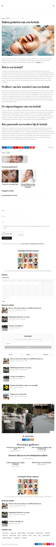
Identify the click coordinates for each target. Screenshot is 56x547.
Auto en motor (6, 533)
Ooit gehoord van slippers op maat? (15, 448)
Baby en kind (13, 533)
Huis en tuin (5, 535)
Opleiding (24, 535)
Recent (10, 354)
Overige (30, 535)
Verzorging (24, 537)
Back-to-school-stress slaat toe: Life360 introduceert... (25, 308)
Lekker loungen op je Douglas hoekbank (15, 463)
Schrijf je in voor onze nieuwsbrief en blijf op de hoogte (28, 339)
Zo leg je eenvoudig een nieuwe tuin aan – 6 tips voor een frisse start (28, 415)
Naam (3, 210)
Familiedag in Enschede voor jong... (19, 317)
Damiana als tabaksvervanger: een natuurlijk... (24, 385)
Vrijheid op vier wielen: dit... (18, 394)
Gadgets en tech (39, 533)
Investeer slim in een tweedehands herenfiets (28, 455)
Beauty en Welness (6, 18)
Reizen (34, 535)
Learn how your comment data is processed (32, 243)
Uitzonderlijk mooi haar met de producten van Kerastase (12, 159)
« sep (3, 301)
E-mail (4, 216)
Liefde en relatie (12, 535)
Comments (45, 354)
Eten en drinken (31, 533)
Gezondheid (47, 533)
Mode (19, 535)
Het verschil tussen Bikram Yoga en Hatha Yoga (41, 448)
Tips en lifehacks (46, 535)
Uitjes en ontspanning (7, 537)
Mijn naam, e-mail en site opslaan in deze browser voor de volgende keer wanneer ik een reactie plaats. (26, 227)
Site (3, 222)
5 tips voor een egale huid (10, 184)
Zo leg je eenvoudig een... (16, 326)
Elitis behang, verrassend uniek (41, 463)
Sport (39, 535)
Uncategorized (17, 537)
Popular (28, 354)
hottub (38, 62)
